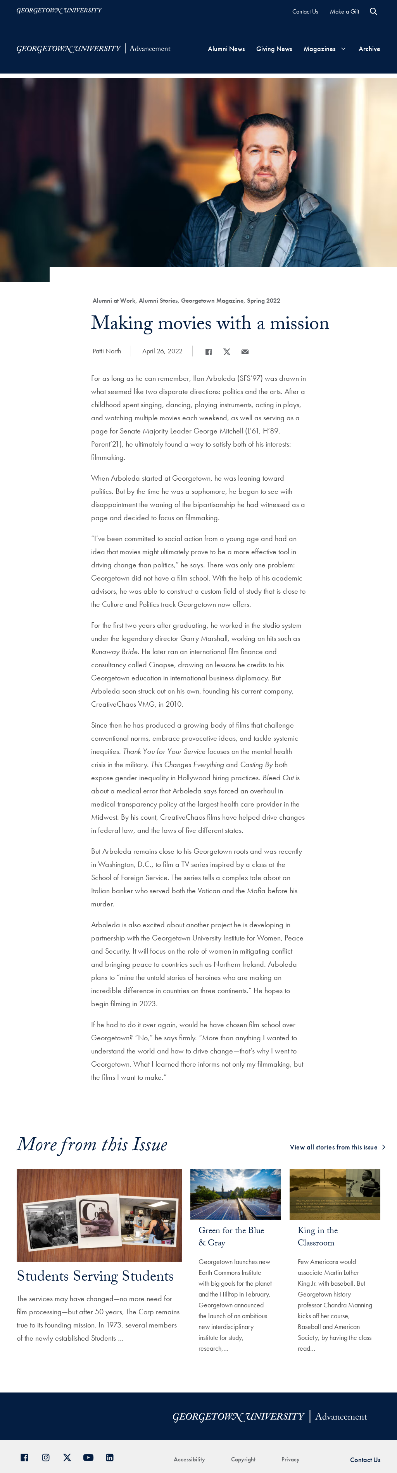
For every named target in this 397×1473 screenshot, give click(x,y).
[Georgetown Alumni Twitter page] (70, 1456)
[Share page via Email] (245, 352)
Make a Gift (344, 11)
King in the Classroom (318, 1238)
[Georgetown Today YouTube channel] (91, 1456)
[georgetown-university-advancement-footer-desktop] (94, 48)
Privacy (290, 1459)
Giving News (274, 48)
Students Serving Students (95, 1278)
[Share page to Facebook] (208, 352)
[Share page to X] (227, 352)
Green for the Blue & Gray (231, 1238)
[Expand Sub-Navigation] (343, 48)
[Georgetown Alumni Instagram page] (48, 1456)
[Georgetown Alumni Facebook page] (27, 1456)
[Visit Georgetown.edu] (59, 11)
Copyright (243, 1459)
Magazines (319, 48)
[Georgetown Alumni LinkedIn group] (112, 1456)
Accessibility (189, 1459)
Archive (369, 48)
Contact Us (305, 11)
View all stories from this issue (334, 1146)
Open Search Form (373, 11)
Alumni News (226, 48)
